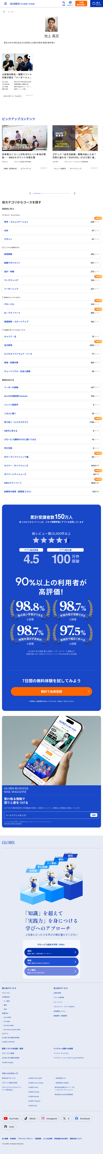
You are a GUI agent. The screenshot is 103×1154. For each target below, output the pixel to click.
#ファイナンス (26, 169)
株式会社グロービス (9, 1078)
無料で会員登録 (51, 691)
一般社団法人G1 (60, 1078)
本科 (39, 952)
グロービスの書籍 (8, 1053)
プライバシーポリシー (25, 1138)
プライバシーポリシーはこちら (13, 823)
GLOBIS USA (32, 1106)
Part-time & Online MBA (12, 1030)
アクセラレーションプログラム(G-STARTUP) (69, 1058)
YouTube (14, 1118)
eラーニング (58, 1002)
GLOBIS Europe (33, 1092)
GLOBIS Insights (7, 1062)
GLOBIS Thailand (34, 1101)
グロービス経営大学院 (9, 1083)
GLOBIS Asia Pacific (35, 1078)
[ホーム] (4, 12)
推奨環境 (38, 1138)
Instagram (51, 1118)
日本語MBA (6, 997)
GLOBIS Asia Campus (35, 1083)
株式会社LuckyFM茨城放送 (64, 1094)
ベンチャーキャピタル (61, 1053)
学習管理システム (60, 1011)
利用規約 (13, 1138)
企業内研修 (57, 993)
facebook (85, 1118)
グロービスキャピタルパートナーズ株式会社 (12, 1088)
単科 (38, 961)
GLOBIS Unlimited (8, 1042)
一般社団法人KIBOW (62, 1083)
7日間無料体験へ (81, 3)
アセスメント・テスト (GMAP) (64, 1007)
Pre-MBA (7, 1021)
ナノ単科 (35, 971)
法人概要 (5, 1138)
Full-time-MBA (9, 1025)
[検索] (63, 3)
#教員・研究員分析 (10, 169)
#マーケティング (76, 169)
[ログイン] (70, 3)
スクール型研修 (59, 997)
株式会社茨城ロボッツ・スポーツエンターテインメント (64, 1088)
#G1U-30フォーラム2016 (12, 96)
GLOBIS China (33, 1087)
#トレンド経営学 (60, 169)
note (11, 1126)
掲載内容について (76, 1138)
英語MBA (5, 1013)
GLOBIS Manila (33, 1096)
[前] (29, 193)
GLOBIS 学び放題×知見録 (10, 1038)
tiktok (32, 1118)
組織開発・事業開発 (60, 1016)
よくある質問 (47, 1138)
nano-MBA (7, 1017)
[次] (73, 193)
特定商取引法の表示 (61, 1138)
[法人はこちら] (96, 3)
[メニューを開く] (5, 3)
